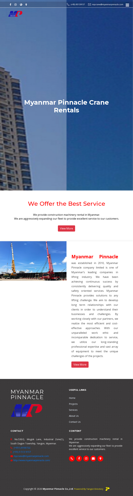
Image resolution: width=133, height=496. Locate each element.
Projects (73, 403)
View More (66, 228)
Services (73, 409)
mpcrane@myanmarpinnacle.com (107, 4)
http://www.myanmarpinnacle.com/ (31, 460)
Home (72, 397)
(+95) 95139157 (78, 4)
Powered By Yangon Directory (89, 488)
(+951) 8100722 (21, 447)
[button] (10, 95)
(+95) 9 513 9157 (21, 451)
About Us (74, 415)
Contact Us (75, 421)
